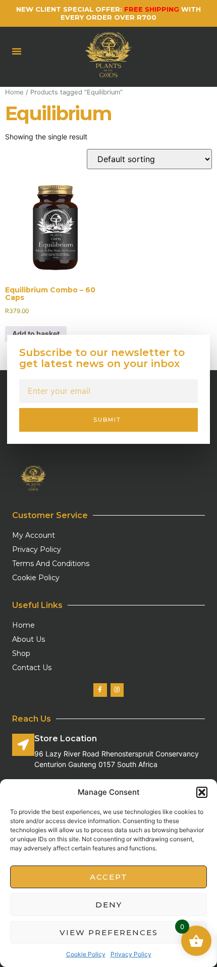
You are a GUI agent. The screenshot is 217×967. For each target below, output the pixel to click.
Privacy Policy (131, 954)
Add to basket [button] (36, 333)
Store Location (65, 738)
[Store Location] (23, 745)
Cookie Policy (85, 954)
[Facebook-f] (99, 689)
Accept (109, 877)
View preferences (109, 932)
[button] (202, 792)
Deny (108, 904)
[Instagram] (117, 689)
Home (14, 92)
